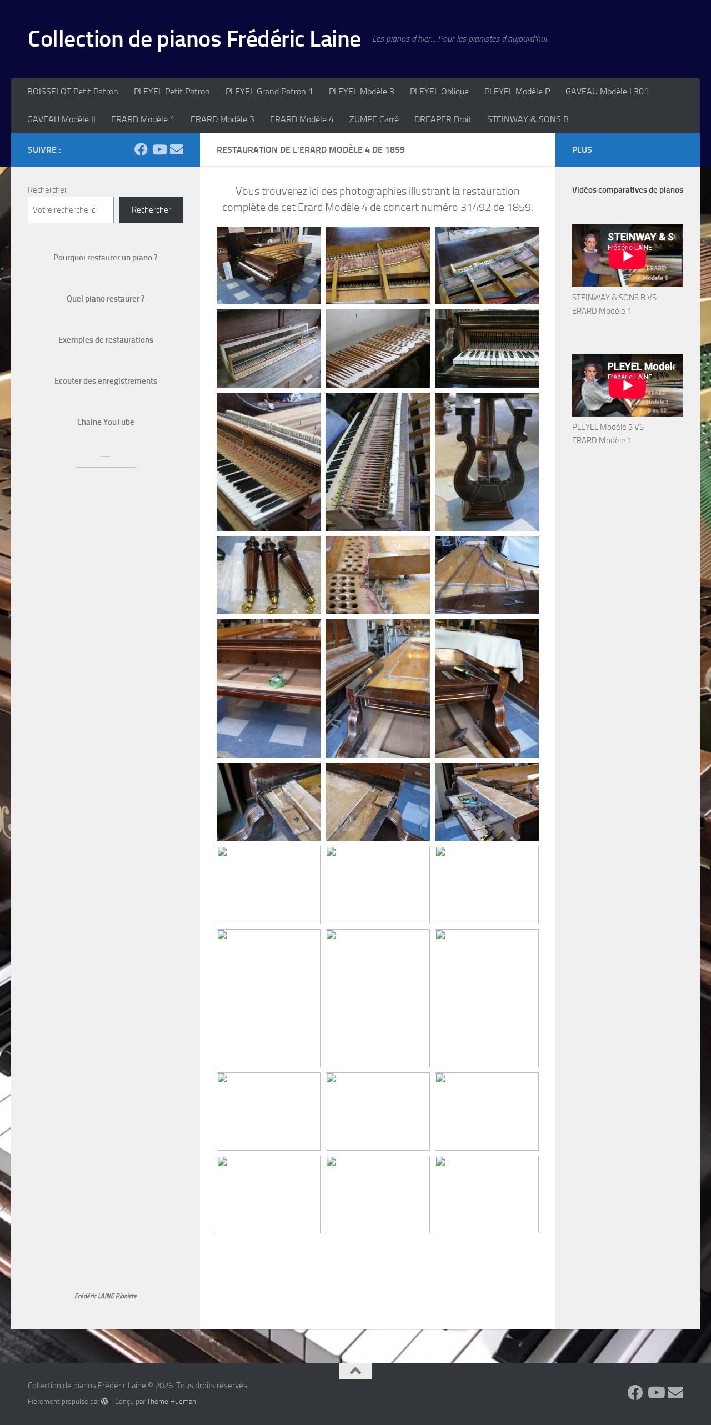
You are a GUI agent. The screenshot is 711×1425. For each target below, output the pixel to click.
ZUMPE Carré (374, 119)
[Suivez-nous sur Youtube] (159, 149)
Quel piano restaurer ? (106, 299)
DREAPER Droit (443, 119)
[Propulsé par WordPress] (104, 1401)
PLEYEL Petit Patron (172, 91)
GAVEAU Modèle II (61, 119)
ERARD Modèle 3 (222, 119)
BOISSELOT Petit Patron (72, 91)
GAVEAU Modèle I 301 (607, 91)
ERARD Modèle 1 (143, 119)
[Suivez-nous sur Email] (176, 149)
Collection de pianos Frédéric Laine (194, 39)
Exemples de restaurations (105, 340)
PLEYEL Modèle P (517, 91)
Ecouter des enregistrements (105, 381)
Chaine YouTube (105, 422)
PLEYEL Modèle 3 (361, 91)
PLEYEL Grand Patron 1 (269, 91)
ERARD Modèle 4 (302, 119)
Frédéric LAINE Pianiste (105, 1296)
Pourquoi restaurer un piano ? (105, 258)
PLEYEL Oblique (439, 91)
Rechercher (47, 190)
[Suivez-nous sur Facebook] (141, 149)
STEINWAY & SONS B (528, 119)
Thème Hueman (171, 1401)
